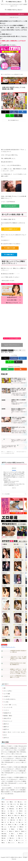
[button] (18, 115)
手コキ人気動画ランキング (10, 229)
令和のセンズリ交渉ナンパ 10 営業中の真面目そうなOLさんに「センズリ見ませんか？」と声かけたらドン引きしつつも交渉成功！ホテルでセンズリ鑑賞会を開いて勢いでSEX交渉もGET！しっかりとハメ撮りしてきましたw (14, 781)
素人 (7, 352)
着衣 (3, 352)
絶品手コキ (5, 350)
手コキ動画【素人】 (9, 254)
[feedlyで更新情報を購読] (7, 369)
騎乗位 (11, 352)
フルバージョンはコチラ (10, 206)
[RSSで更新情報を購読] (20, 369)
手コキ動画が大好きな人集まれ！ (14, 1)
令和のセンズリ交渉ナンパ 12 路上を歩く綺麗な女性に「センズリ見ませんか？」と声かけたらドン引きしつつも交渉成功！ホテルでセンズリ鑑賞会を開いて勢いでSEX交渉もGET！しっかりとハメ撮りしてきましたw (14, 760)
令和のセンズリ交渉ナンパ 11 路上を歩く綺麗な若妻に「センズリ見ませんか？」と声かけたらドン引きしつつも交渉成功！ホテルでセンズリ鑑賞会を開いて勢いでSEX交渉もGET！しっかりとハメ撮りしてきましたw (14, 770)
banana (14, 470)
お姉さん (17, 350)
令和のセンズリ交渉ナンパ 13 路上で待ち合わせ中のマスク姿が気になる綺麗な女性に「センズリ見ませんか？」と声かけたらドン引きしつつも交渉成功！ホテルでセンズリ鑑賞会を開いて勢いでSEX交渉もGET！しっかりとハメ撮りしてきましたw (14, 750)
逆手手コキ (11, 350)
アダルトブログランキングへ (8, 647)
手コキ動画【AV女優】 (10, 248)
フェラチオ (23, 350)
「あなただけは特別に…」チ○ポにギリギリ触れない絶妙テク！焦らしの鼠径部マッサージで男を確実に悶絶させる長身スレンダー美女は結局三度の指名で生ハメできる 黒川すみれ (14, 790)
